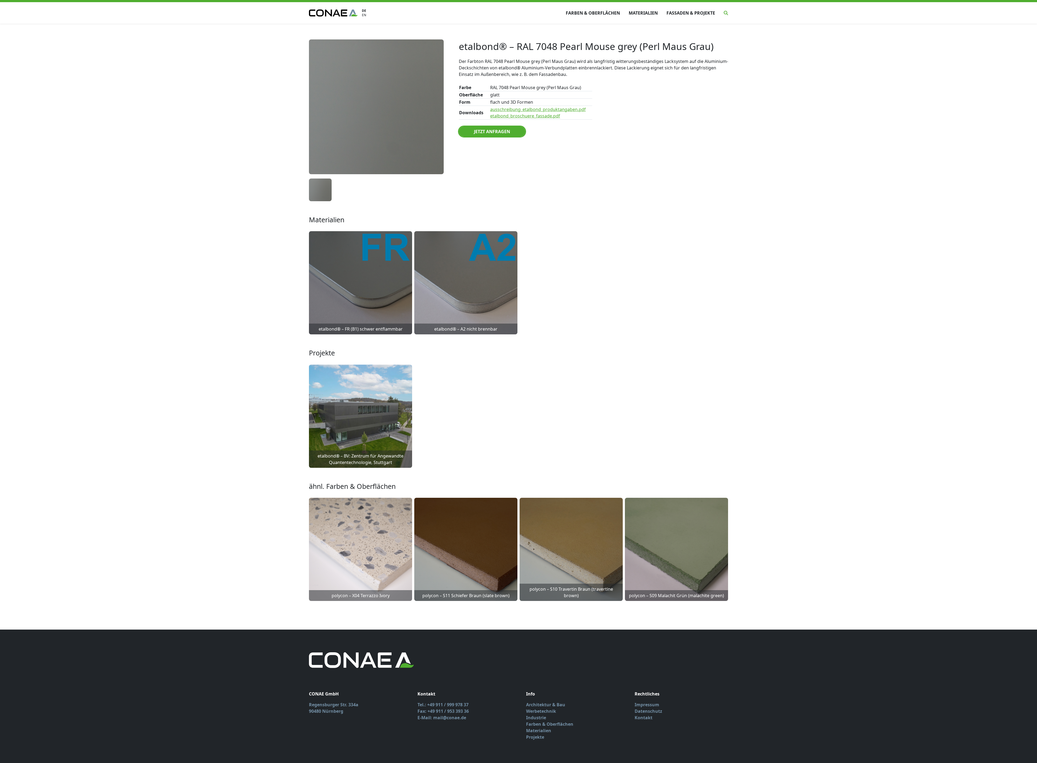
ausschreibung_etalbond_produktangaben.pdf (538, 109)
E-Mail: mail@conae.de (442, 718)
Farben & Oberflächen (593, 13)
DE (364, 11)
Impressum (647, 705)
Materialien (643, 13)
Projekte (535, 737)
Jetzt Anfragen (492, 132)
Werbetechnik (541, 711)
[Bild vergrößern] (376, 106)
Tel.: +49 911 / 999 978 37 (443, 705)
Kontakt (643, 718)
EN (364, 15)
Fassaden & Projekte (690, 13)
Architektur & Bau (545, 705)
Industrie (536, 718)
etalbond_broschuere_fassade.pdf (525, 116)
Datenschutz (648, 711)
